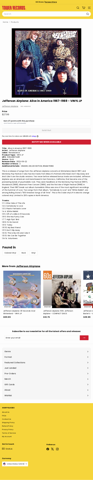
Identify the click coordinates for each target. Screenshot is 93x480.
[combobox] (46, 14)
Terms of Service (9, 433)
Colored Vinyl (10, 253)
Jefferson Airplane (10, 106)
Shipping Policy (8, 422)
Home (5, 22)
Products (15, 22)
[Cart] (83, 7)
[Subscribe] (84, 337)
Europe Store (51, 2)
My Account (7, 436)
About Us (5, 412)
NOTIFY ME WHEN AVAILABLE (46, 142)
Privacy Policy (7, 429)
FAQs (4, 415)
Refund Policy (7, 426)
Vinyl (33, 253)
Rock (24, 253)
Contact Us (6, 419)
